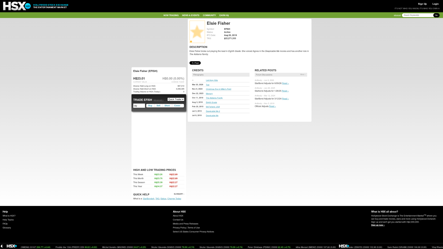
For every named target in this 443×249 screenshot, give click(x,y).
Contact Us (178, 219)
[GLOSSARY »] (149, 194)
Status (163, 198)
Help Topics (8, 219)
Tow (207, 84)
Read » (285, 83)
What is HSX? (9, 215)
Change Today (174, 198)
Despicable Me (212, 115)
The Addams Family (214, 97)
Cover (177, 105)
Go (436, 15)
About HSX (178, 215)
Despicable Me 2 (213, 111)
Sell (158, 105)
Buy (150, 105)
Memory (209, 93)
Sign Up (422, 3)
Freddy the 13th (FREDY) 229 (69, 247)
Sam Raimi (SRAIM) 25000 (400, 247)
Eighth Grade (211, 102)
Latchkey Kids (212, 80)
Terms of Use (194, 227)
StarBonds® (148, 198)
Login (435, 3)
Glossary (7, 227)
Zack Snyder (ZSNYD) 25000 (355, 247)
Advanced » (158, 100)
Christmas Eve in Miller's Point (218, 88)
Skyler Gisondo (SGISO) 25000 (166, 247)
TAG (157, 198)
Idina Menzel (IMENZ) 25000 (308, 247)
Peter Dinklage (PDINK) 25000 (262, 247)
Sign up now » (378, 225)
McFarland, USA (213, 106)
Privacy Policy (179, 227)
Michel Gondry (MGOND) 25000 (117, 247)
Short (167, 105)
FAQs (5, 223)
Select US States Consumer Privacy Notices (193, 231)
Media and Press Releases (185, 223)
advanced (397, 15)
